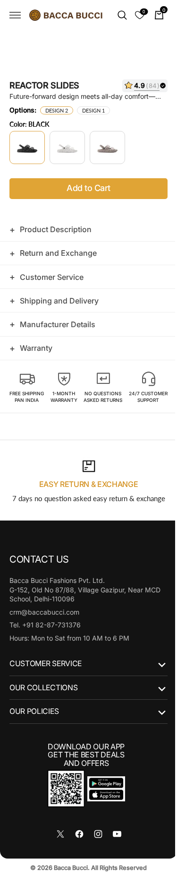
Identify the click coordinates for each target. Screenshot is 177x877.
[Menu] (15, 15)
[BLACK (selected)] (27, 147)
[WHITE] (67, 147)
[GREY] (107, 147)
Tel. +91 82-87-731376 (45, 631)
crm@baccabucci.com (44, 618)
